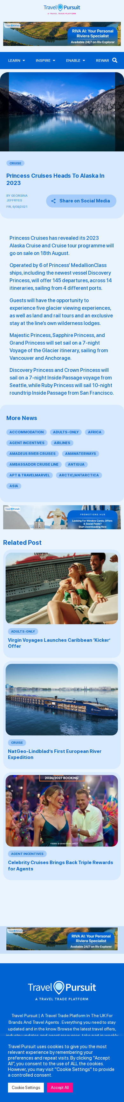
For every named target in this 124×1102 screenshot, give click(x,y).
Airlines (62, 443)
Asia (14, 486)
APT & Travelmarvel (30, 475)
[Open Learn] (24, 60)
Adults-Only (66, 432)
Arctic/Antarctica (79, 475)
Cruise (15, 163)
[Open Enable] (84, 60)
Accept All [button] (60, 1087)
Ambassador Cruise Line (34, 464)
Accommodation (27, 432)
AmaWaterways (80, 454)
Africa (94, 432)
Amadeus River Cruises (33, 454)
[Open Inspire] (54, 60)
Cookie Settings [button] (26, 1087)
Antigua (76, 464)
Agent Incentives (27, 443)
